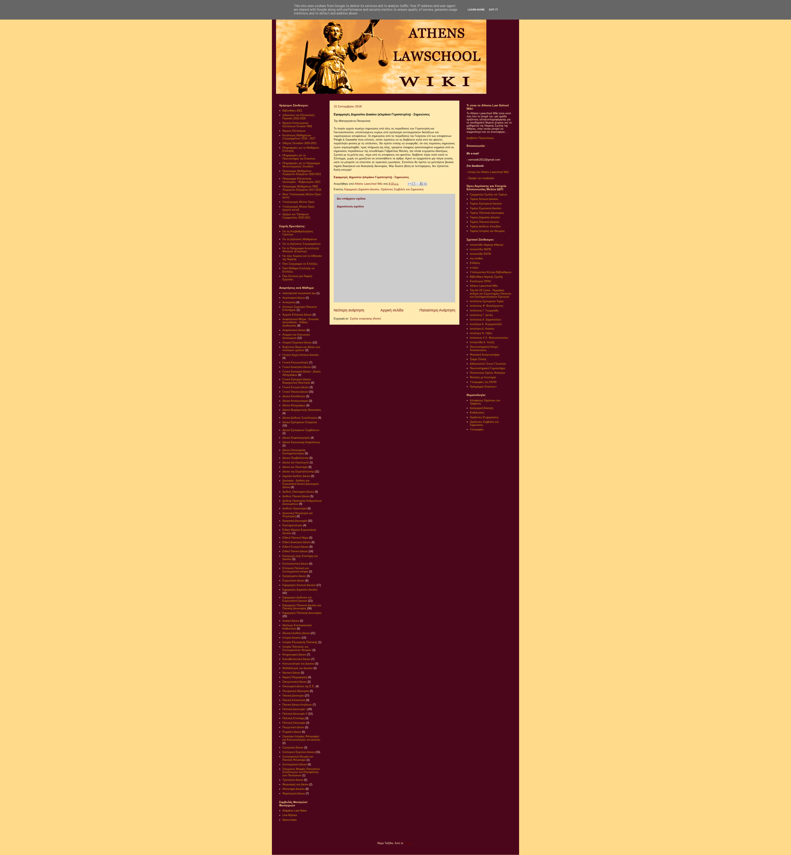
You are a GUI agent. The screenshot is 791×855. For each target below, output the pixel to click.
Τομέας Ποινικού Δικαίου (484, 221)
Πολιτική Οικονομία (293, 722)
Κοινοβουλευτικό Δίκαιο (296, 659)
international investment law (299, 293)
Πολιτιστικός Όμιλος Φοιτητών (487, 372)
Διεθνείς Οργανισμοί (294, 508)
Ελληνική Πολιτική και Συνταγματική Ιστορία (295, 570)
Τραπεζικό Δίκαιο (292, 779)
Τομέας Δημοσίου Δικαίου (485, 217)
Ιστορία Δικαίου (291, 637)
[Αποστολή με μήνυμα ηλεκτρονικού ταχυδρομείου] (410, 184)
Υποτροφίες (477, 429)
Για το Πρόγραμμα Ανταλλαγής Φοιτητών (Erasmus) (300, 250)
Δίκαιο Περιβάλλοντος (295, 457)
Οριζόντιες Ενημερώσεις (484, 417)
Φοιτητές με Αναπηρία (483, 377)
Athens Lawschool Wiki (484, 285)
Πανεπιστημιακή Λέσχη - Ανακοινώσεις (484, 348)
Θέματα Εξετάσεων (294, 130)
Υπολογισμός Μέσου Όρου (298, 201)
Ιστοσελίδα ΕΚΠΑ (480, 253)
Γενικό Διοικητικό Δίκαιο (296, 367)
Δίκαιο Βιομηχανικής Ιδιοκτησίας (301, 409)
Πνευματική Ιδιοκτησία (295, 691)
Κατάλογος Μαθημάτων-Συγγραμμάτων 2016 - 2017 (298, 137)
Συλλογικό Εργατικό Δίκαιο (298, 752)
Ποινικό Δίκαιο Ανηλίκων (297, 704)
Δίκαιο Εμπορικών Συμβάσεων (300, 430)
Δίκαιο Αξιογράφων (293, 405)
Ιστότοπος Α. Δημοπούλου (485, 319)
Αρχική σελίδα (391, 310)
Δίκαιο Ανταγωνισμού (295, 400)
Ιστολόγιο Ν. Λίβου (481, 333)
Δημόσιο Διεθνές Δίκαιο (296, 476)
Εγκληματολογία (292, 525)
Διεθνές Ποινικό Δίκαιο (295, 496)
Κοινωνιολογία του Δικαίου (298, 663)
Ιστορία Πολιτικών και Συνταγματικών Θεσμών (296, 648)
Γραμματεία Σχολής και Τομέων (488, 194)
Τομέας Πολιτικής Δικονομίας (487, 212)
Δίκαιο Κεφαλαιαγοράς (296, 437)
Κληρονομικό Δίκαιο (294, 654)
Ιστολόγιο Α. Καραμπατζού (486, 324)
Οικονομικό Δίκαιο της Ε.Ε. (298, 686)
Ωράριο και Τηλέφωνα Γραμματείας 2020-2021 (296, 216)
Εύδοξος (475, 262)
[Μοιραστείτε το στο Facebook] (421, 184)
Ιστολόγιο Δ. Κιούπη (482, 328)
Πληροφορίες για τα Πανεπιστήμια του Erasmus (298, 157)
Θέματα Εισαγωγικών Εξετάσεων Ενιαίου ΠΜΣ (297, 124)
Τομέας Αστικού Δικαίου (484, 199)
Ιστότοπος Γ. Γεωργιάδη (484, 310)
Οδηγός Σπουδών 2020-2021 (299, 143)
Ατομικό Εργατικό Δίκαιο (297, 342)
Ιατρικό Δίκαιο (290, 620)
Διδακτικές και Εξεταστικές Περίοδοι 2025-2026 (298, 117)
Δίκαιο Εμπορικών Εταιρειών (299, 422)
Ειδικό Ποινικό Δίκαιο (295, 551)
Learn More (476, 9)
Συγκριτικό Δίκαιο (292, 747)
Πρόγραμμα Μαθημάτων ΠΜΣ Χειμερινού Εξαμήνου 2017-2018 (301, 188)
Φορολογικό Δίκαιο (293, 793)
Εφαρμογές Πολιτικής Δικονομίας (302, 612)
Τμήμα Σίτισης (478, 359)
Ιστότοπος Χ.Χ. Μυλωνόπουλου (489, 337)
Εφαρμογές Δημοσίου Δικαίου (361, 189)
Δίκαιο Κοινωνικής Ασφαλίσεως (301, 442)
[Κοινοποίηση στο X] (417, 184)
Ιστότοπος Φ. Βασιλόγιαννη (486, 305)
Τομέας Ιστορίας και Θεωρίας (487, 231)
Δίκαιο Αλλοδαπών (293, 396)
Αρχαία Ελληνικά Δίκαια (297, 314)
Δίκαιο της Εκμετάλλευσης (298, 471)
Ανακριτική (288, 302)
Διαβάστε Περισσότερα (480, 138)
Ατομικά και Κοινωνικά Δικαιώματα (296, 336)
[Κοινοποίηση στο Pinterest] (425, 184)
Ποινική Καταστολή (293, 700)
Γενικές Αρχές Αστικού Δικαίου (300, 354)
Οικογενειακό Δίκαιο (294, 681)
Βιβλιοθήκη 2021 (292, 110)
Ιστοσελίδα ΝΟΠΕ (480, 249)
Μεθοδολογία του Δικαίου (297, 668)
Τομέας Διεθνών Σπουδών (485, 226)
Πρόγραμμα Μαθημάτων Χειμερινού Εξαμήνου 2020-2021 (301, 172)
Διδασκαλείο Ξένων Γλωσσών (488, 363)
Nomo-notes (289, 819)
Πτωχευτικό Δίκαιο (293, 727)
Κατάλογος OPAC (480, 281)
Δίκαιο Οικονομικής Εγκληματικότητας (293, 452)
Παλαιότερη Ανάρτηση (437, 310)
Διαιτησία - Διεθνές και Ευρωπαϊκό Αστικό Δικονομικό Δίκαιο (300, 484)
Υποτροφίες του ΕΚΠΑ (483, 382)
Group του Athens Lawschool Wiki (488, 172)
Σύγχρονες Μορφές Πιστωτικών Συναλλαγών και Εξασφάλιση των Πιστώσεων (301, 772)
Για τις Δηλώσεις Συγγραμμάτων (301, 243)
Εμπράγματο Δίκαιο (294, 576)
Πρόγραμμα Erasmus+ (483, 386)
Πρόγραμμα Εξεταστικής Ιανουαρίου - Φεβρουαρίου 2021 (301, 180)
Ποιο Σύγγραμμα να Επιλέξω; (300, 263)
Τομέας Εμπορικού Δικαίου (486, 203)
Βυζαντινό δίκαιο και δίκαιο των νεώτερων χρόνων (301, 348)
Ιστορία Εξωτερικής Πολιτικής (299, 642)
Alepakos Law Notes (294, 810)
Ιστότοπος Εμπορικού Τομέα (487, 301)
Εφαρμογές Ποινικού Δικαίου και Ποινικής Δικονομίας (301, 607)
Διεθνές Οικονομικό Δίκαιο (298, 491)
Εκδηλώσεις (477, 412)
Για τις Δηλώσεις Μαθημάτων (299, 239)
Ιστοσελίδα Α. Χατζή (482, 342)
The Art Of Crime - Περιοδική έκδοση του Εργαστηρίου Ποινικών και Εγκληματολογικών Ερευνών (490, 293)
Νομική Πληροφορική (294, 677)
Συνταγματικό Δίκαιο (294, 764)
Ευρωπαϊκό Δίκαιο (293, 580)
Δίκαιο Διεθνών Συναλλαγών (299, 417)
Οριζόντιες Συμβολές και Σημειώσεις (402, 189)
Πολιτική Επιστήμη (293, 718)
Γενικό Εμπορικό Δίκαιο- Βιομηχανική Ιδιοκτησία (296, 381)
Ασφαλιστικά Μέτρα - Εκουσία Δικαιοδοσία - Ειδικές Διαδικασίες (300, 322)
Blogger (408, 843)
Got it (493, 9)
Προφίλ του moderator (481, 178)
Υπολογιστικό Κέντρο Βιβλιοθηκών (490, 272)
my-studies (476, 258)
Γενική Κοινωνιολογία (295, 362)
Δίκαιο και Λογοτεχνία (295, 462)
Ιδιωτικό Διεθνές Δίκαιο (296, 633)
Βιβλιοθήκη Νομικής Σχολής (486, 276)
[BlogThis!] (414, 184)
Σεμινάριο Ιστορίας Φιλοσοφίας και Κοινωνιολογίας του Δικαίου (301, 738)
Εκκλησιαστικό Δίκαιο (295, 563)
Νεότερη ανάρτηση (349, 310)
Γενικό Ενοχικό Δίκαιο (295, 387)
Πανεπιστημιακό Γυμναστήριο (487, 368)
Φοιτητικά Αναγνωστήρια (485, 354)
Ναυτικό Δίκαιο (291, 672)
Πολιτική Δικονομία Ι (294, 709)
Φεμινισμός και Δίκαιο (295, 784)
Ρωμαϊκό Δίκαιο (291, 731)
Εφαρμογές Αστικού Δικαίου (299, 585)
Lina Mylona (289, 815)
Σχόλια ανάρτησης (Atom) (365, 318)
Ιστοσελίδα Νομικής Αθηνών (486, 244)
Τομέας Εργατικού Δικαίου (485, 208)
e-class (474, 267)
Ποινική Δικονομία (293, 695)
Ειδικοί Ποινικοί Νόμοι (295, 537)
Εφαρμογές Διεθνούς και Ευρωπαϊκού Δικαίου (297, 599)
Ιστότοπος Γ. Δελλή (481, 315)
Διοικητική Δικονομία (294, 520)
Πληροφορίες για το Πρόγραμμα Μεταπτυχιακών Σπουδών (301, 165)
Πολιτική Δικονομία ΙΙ (294, 713)
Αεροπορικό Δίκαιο (293, 297)
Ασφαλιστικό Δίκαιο (294, 330)
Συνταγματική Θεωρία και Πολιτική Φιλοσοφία (297, 758)
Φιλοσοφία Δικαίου (293, 788)
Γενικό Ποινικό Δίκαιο (295, 391)
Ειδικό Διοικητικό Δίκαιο (296, 542)
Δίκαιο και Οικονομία (295, 467)
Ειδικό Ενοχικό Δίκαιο (295, 546)
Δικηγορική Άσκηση (481, 408)
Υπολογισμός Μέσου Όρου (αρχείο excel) (298, 208)
